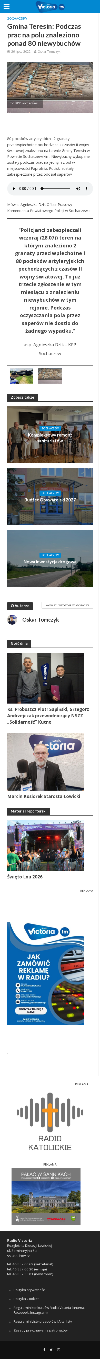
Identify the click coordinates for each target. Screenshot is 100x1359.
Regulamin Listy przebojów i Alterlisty (43, 1321)
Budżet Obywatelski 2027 (50, 499)
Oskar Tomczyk (49, 51)
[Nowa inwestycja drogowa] (50, 558)
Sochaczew (17, 18)
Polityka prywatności (29, 1289)
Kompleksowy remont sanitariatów (50, 437)
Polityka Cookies (26, 1298)
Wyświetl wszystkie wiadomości (67, 605)
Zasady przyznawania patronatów (40, 1330)
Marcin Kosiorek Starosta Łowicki (43, 796)
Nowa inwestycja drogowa (50, 561)
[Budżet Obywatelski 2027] (50, 496)
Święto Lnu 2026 (25, 877)
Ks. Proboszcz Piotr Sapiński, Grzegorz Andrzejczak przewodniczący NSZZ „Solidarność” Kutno (48, 715)
